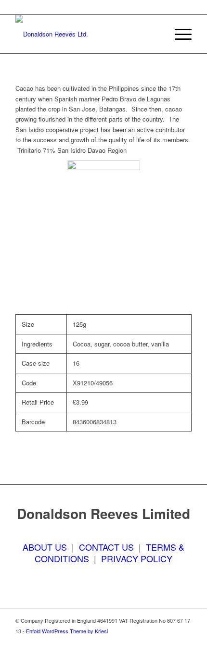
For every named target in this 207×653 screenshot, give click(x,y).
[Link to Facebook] (141, 641)
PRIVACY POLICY (136, 558)
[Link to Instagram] (170, 641)
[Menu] (178, 34)
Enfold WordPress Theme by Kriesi (67, 631)
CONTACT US (106, 547)
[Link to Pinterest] (184, 641)
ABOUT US (45, 547)
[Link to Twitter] (155, 641)
